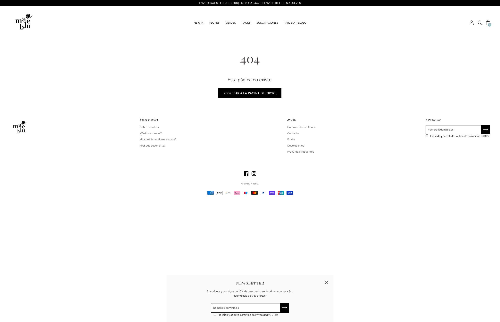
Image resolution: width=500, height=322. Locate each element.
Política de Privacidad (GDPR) (472, 136)
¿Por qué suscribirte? (152, 145)
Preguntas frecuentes (300, 151)
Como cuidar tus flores (301, 127)
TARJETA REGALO (295, 22)
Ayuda (291, 120)
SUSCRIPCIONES (267, 22)
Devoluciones (295, 145)
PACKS (246, 22)
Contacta (293, 133)
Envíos (291, 139)
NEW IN (199, 22)
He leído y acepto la (460, 136)
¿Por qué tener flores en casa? (158, 139)
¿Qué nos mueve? (151, 133)
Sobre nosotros (149, 127)
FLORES (214, 22)
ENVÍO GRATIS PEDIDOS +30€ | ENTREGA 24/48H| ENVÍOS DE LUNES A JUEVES (250, 3)
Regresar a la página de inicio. (249, 93)
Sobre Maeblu (149, 120)
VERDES (230, 22)
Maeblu (254, 183)
